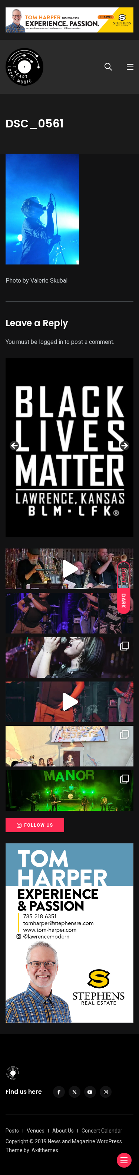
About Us (63, 1131)
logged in (51, 341)
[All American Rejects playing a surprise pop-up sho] (69, 746)
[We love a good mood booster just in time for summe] (69, 613)
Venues (35, 1131)
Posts (12, 1131)
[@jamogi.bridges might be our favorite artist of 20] (69, 702)
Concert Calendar (102, 1131)
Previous (14, 446)
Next (124, 446)
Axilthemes (45, 1150)
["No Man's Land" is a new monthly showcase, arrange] (69, 657)
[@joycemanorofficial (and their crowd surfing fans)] (69, 790)
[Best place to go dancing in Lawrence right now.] (69, 569)
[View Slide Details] (69, 447)
